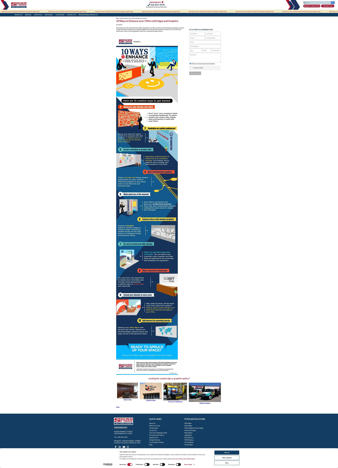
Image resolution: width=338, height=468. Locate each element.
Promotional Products (88, 14)
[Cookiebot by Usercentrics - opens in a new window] (108, 464)
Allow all (226, 452)
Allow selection (227, 457)
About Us (152, 423)
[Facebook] (115, 447)
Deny (226, 463)
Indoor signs (128, 399)
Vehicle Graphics (204, 403)
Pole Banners (189, 437)
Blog (117, 18)
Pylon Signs (188, 426)
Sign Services (153, 437)
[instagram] (127, 447)
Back (117, 407)
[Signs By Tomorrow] (19, 7)
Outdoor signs (151, 400)
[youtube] (123, 447)
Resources (49, 14)
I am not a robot (198, 68)
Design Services (154, 440)
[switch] (147, 464)
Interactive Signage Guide (158, 433)
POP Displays (189, 440)
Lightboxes (188, 435)
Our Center (59, 14)
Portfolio (38, 14)
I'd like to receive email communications (203, 63)
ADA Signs (188, 423)
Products (18, 14)
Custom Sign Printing (156, 442)
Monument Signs (190, 430)
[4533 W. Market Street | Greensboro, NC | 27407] (162, 2)
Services (28, 14)
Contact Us (71, 14)
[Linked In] (119, 447)
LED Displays (189, 442)
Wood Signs (188, 433)
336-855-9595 (157, 4)
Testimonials (153, 428)
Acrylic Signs (188, 445)
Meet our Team (154, 426)
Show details (188, 464)
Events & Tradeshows (175, 401)
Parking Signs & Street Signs (194, 428)
